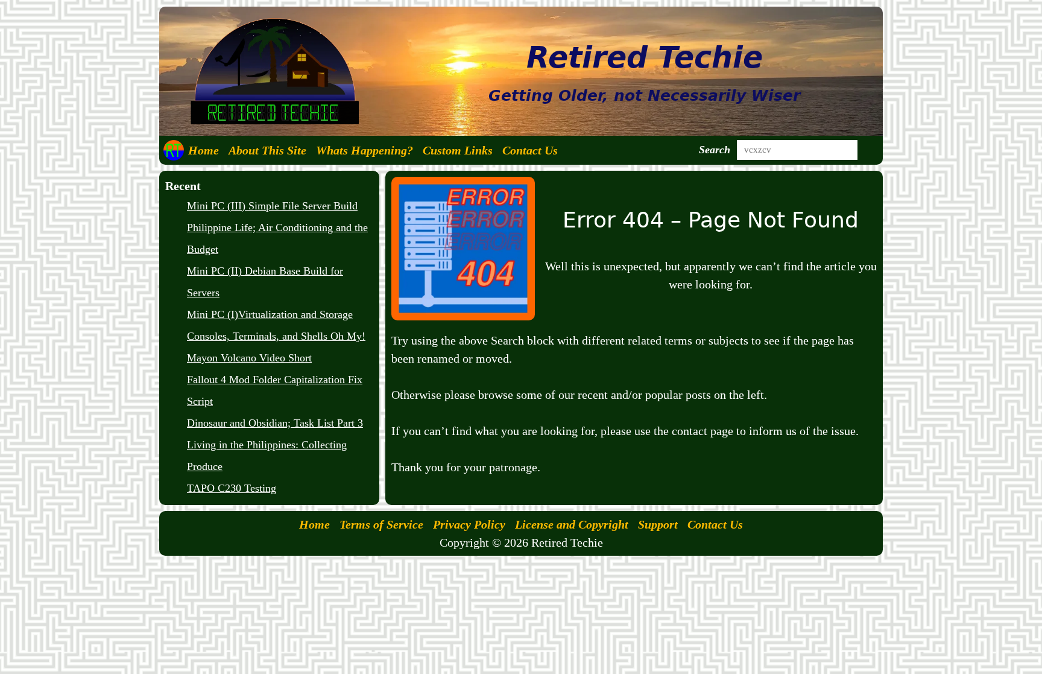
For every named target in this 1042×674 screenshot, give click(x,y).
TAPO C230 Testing (231, 488)
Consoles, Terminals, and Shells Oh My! (276, 336)
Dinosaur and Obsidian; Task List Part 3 (275, 423)
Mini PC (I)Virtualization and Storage (270, 314)
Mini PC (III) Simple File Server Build (272, 206)
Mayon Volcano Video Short (249, 358)
